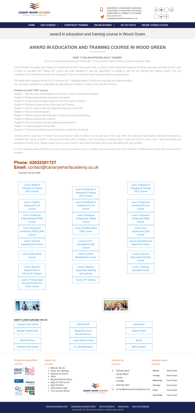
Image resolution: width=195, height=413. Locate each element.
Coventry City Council (27, 324)
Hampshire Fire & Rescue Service (83, 332)
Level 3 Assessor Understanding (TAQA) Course (32, 218)
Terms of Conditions (106, 406)
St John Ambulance (83, 346)
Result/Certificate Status (61, 379)
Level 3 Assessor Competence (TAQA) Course (86, 218)
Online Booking (103, 25)
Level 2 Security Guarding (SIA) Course (32, 243)
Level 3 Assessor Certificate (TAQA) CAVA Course (32, 231)
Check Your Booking (60, 370)
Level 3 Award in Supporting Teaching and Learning (86, 270)
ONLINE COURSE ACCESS (154, 25)
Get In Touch (128, 25)
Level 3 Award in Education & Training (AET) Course (32, 188)
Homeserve (139, 324)
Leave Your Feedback (140, 406)
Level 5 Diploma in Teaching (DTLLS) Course (140, 205)
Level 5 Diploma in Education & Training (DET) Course (141, 188)
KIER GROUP (83, 324)
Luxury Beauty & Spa (83, 340)
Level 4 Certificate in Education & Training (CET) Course (86, 192)
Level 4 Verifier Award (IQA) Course (86, 230)
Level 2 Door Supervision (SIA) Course (140, 231)
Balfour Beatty (139, 346)
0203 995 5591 (122, 385)
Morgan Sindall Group (27, 330)
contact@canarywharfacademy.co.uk (133, 389)
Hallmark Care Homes (27, 346)
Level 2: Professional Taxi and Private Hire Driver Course (32, 283)
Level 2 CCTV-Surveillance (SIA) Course (86, 244)
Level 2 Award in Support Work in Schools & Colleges (32, 270)
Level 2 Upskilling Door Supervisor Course (140, 243)
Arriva (139, 340)
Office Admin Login (59, 387)
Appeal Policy (123, 406)
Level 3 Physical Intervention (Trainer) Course (140, 257)
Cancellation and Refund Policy (83, 406)
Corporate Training (76, 25)
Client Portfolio (57, 385)
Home (31, 25)
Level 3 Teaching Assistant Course (140, 269)
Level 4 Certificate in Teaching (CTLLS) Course (86, 205)
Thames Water (139, 330)
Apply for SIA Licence (60, 382)
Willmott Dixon (27, 340)
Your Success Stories (60, 390)
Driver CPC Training (85, 280)
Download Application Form (57, 406)
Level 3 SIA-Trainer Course (32, 256)
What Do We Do (58, 367)
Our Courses (48, 25)
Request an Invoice (59, 373)
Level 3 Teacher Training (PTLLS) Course (32, 205)
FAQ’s (53, 376)
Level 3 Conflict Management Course (85, 256)
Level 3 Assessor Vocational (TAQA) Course (141, 218)
